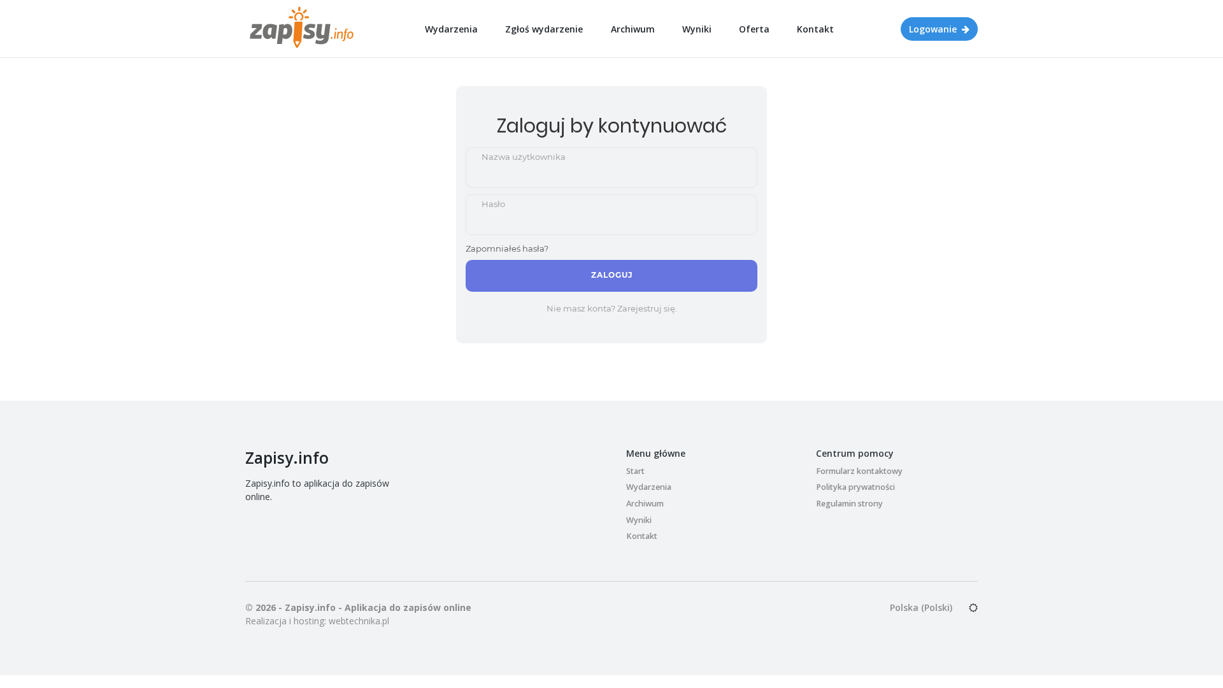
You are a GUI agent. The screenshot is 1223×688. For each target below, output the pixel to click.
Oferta (754, 29)
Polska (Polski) (921, 607)
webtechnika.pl (359, 621)
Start (635, 471)
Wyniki (697, 29)
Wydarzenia (451, 29)
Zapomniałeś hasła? (507, 248)
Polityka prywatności (855, 487)
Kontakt (815, 29)
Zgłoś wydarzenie (544, 29)
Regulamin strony (849, 503)
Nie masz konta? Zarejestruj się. (612, 308)
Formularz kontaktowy (859, 471)
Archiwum (633, 29)
